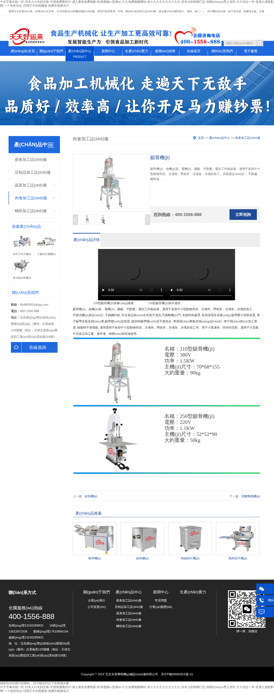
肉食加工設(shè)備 (31, 198)
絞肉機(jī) (142, 558)
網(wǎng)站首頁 (23, 53)
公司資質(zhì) (97, 606)
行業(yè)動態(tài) (160, 606)
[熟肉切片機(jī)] (238, 538)
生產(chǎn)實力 (136, 53)
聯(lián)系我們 (222, 53)
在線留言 (194, 53)
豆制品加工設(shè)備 (33, 172)
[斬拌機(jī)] (94, 538)
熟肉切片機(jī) (238, 558)
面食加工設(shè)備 (31, 159)
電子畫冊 (251, 53)
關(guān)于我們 (51, 53)
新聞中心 (108, 53)
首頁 (201, 137)
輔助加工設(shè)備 (31, 211)
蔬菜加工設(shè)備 (31, 185)
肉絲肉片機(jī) (190, 558)
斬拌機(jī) (94, 558)
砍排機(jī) (91, 496)
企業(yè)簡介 (96, 600)
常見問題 (161, 600)
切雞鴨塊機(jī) (250, 496)
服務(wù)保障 (165, 53)
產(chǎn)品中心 (79, 53)
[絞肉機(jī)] (142, 538)
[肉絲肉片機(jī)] (190, 538)
